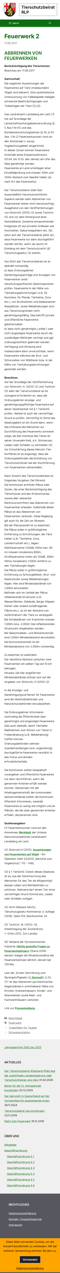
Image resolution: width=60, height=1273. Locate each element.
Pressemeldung (25, 1008)
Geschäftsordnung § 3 (21, 1168)
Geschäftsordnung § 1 (20, 1156)
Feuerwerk (15, 1022)
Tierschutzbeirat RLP (38, 10)
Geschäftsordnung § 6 (21, 1185)
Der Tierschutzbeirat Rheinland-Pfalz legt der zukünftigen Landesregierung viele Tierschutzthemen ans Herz (29, 1075)
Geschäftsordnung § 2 (21, 1162)
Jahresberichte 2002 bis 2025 (22, 1047)
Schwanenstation (19, 1032)
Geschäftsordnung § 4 (21, 1173)
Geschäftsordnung (15, 1150)
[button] (50, 23)
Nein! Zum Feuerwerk (17, 1121)
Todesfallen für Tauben (23, 1027)
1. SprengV (36, 977)
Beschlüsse (15, 1018)
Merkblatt (25, 832)
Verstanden (30, 1259)
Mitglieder (10, 1144)
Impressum (15, 1224)
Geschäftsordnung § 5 (21, 1179)
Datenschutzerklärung (22, 1213)
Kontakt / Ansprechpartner (25, 1219)
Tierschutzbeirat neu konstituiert (24, 1110)
